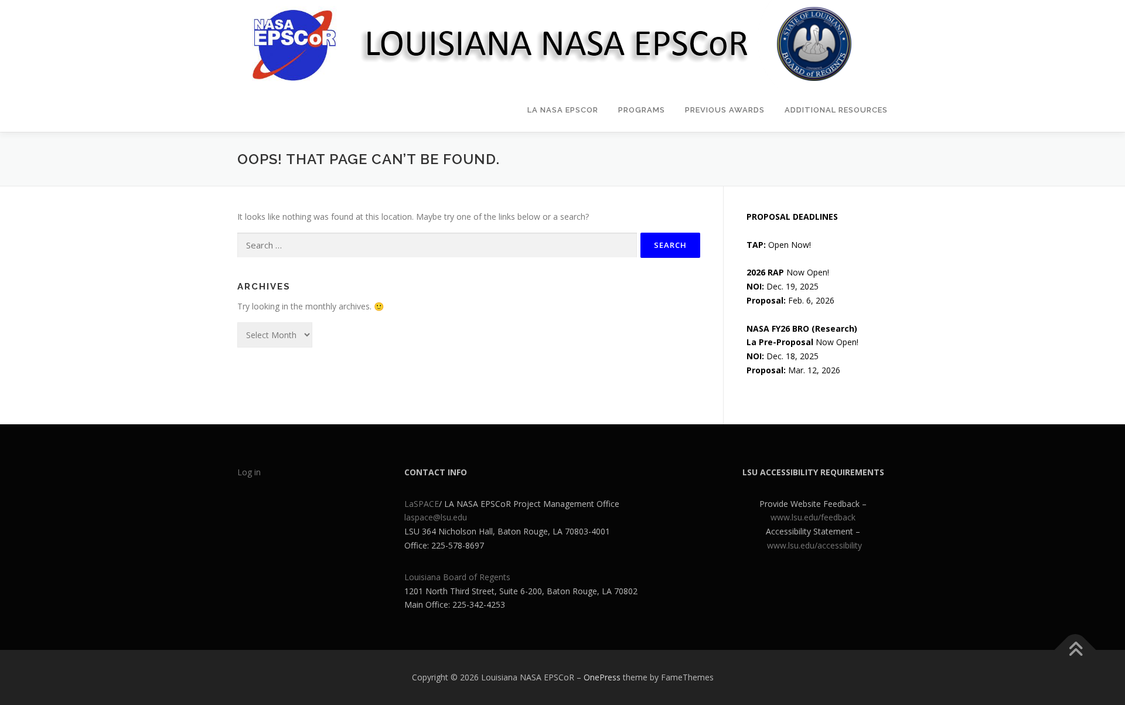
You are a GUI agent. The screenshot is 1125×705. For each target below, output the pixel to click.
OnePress (602, 677)
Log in (249, 472)
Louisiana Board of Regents (457, 577)
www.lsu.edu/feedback (813, 517)
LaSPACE (421, 503)
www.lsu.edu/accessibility (814, 545)
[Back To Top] (1075, 650)
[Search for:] (437, 245)
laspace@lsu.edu (435, 517)
